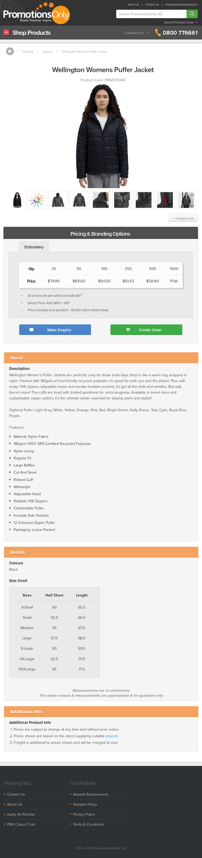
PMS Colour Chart (21, 824)
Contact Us (152, 4)
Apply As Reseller (21, 814)
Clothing (27, 51)
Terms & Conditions (88, 824)
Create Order (150, 330)
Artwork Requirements (90, 794)
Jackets (47, 51)
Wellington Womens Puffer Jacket (84, 51)
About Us (133, 4)
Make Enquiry (59, 330)
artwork (112, 736)
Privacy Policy (84, 814)
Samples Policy (85, 804)
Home (10, 51)
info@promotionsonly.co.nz (181, 4)
